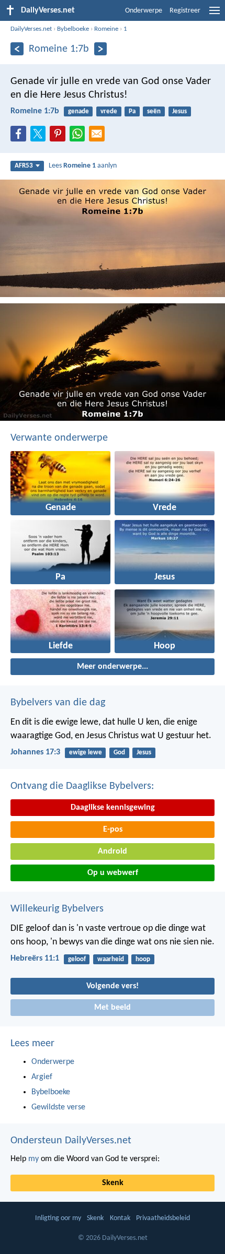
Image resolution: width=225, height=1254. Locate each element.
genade (78, 111)
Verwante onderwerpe (59, 438)
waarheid (110, 959)
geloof (77, 959)
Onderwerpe (143, 11)
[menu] (214, 14)
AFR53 (24, 165)
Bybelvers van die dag (57, 702)
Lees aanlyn (83, 166)
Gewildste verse (58, 1107)
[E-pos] (99, 137)
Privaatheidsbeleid (163, 1218)
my (33, 1159)
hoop (143, 959)
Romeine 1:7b (34, 111)
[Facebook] (20, 137)
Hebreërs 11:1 (34, 958)
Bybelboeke (73, 29)
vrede (108, 111)
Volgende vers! (112, 986)
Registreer (185, 11)
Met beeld (112, 1007)
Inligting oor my (58, 1218)
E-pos (112, 829)
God (119, 752)
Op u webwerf (112, 873)
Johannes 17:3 (35, 752)
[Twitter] (40, 137)
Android (112, 851)
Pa (132, 111)
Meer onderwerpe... (112, 667)
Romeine (106, 29)
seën (154, 111)
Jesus (179, 111)
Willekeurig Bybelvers (57, 909)
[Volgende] (100, 48)
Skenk (112, 1183)
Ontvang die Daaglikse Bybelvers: (82, 786)
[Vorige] (17, 48)
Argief (41, 1077)
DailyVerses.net (31, 29)
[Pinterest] (60, 137)
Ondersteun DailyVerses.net (70, 1140)
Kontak (120, 1218)
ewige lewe (85, 752)
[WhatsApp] (79, 134)
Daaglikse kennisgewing (113, 807)
